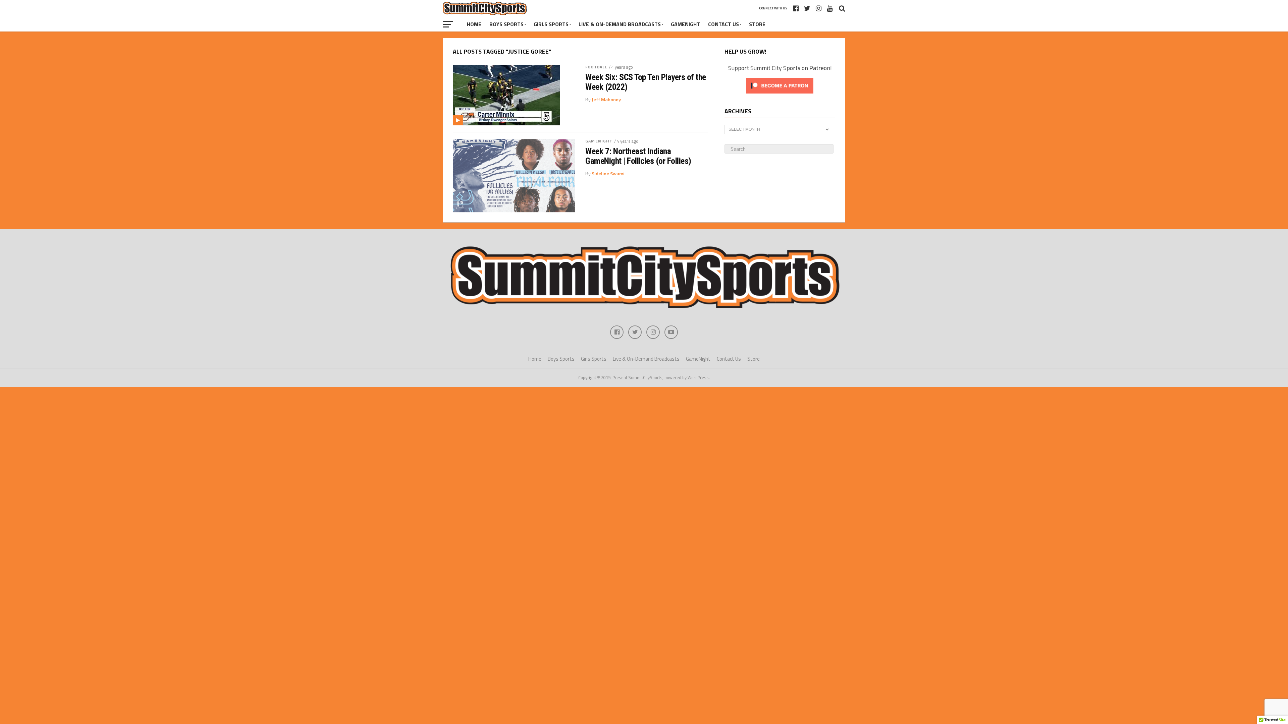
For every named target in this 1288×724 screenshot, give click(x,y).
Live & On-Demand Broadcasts (620, 24)
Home (474, 24)
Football (596, 67)
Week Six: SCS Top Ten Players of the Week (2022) (645, 81)
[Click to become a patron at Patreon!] (779, 95)
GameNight (685, 24)
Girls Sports (551, 24)
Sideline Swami (608, 173)
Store (757, 24)
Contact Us (723, 24)
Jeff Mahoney (606, 99)
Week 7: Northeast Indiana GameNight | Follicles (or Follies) (638, 155)
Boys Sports (506, 24)
